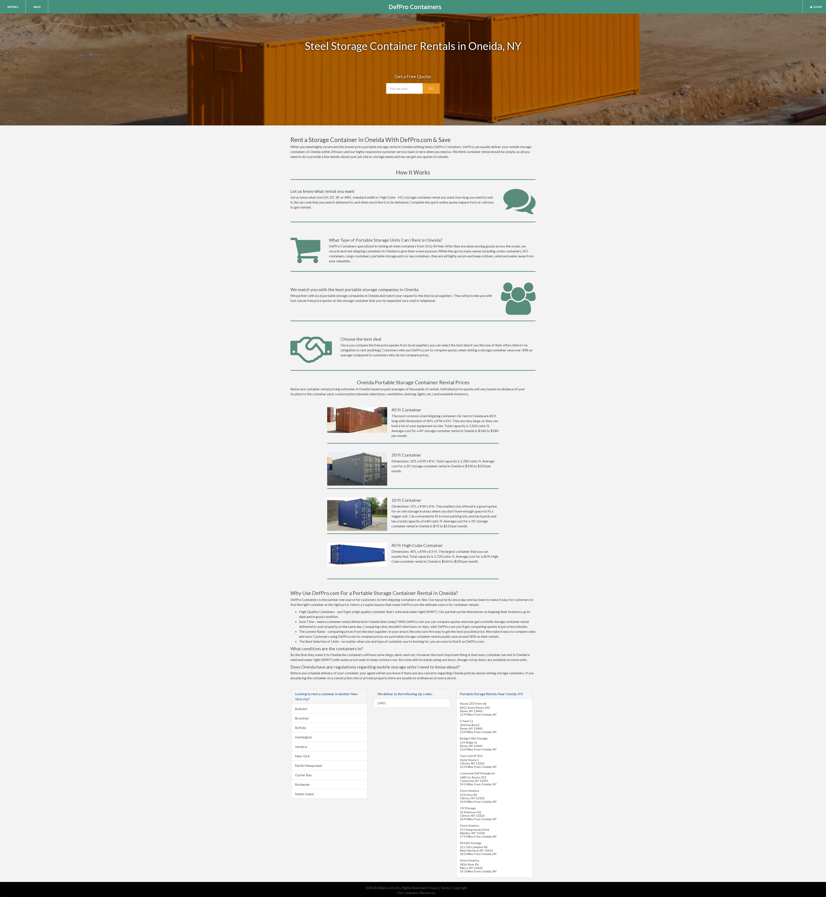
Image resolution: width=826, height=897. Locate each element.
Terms (445, 888)
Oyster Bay (303, 775)
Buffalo (300, 728)
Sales (36, 6)
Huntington (303, 737)
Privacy (432, 888)
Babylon (301, 709)
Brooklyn (302, 718)
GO (431, 88)
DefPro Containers (415, 7)
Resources (427, 893)
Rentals (13, 6)
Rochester (302, 784)
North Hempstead (308, 765)
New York (302, 756)
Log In (817, 6)
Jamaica (301, 746)
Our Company (407, 893)
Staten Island (304, 794)
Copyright (459, 888)
